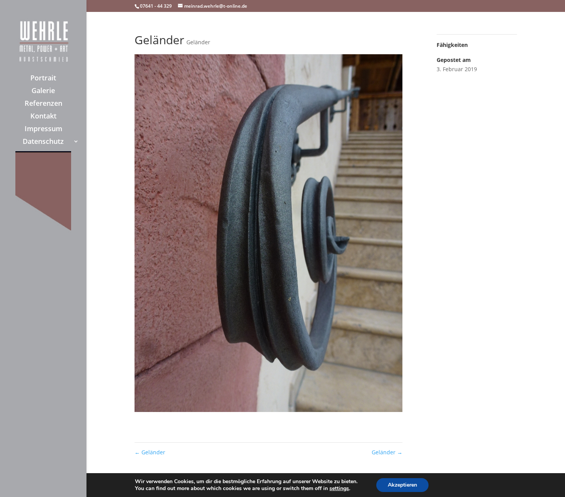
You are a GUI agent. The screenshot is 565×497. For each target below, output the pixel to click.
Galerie (43, 91)
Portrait (43, 78)
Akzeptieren (402, 485)
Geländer (198, 42)
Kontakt (43, 116)
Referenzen (43, 104)
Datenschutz (43, 142)
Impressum (43, 129)
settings (339, 488)
